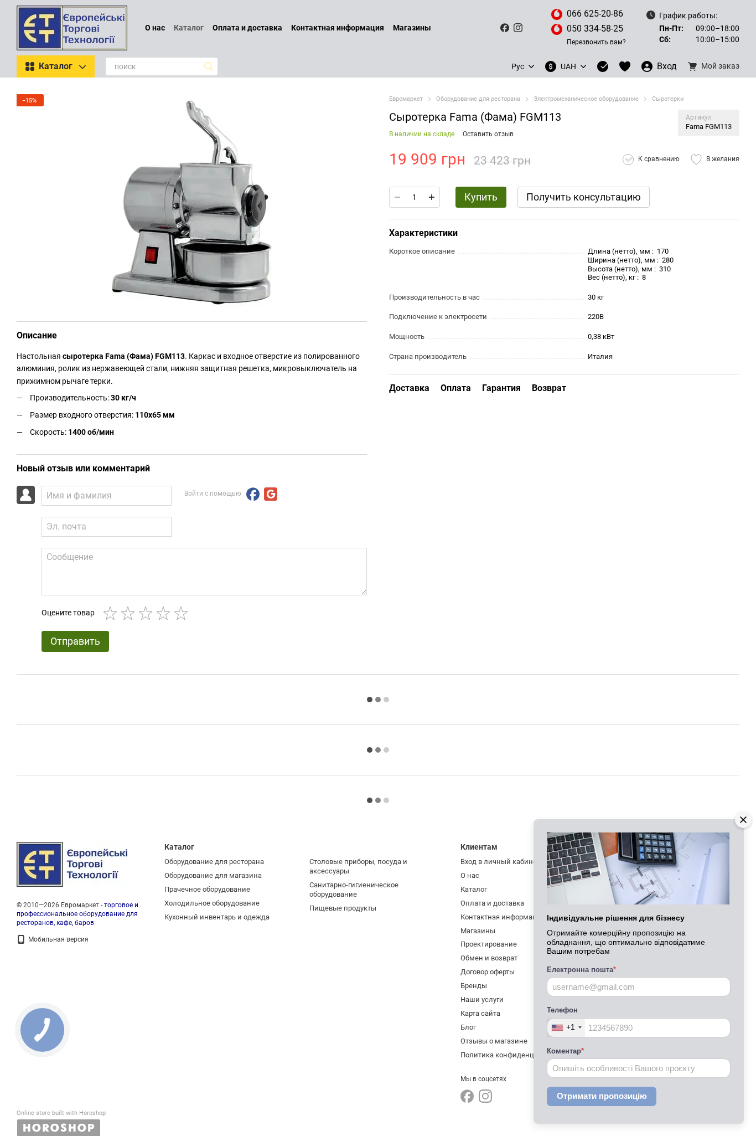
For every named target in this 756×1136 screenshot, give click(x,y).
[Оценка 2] (130, 613)
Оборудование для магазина (213, 875)
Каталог (189, 27)
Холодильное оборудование (212, 903)
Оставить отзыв (488, 134)
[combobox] (566, 1028)
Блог (468, 1027)
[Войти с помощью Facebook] (253, 494)
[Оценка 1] (112, 613)
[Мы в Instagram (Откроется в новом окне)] (518, 27)
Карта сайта (480, 1013)
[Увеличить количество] (431, 197)
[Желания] (624, 66)
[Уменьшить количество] (397, 197)
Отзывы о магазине (493, 1041)
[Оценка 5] (183, 613)
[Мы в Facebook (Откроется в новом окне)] (504, 27)
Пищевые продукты (342, 908)
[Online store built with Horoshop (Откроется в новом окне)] (61, 1123)
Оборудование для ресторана (214, 861)
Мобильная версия (58, 939)
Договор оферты (487, 972)
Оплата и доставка (247, 27)
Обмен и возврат (488, 958)
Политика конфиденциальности (515, 1055)
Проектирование (488, 944)
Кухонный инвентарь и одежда (217, 917)
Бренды (473, 985)
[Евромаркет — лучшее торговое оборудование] (72, 864)
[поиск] (209, 66)
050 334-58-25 (595, 28)
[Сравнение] (602, 66)
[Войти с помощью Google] (270, 494)
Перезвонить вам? (596, 42)
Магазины (412, 27)
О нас (155, 27)
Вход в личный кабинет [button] (500, 861)
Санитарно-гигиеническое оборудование (353, 889)
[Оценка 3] (148, 613)
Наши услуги (482, 999)
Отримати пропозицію (602, 1096)
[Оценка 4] (165, 613)
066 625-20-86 (595, 13)
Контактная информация (337, 27)
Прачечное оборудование (207, 889)
